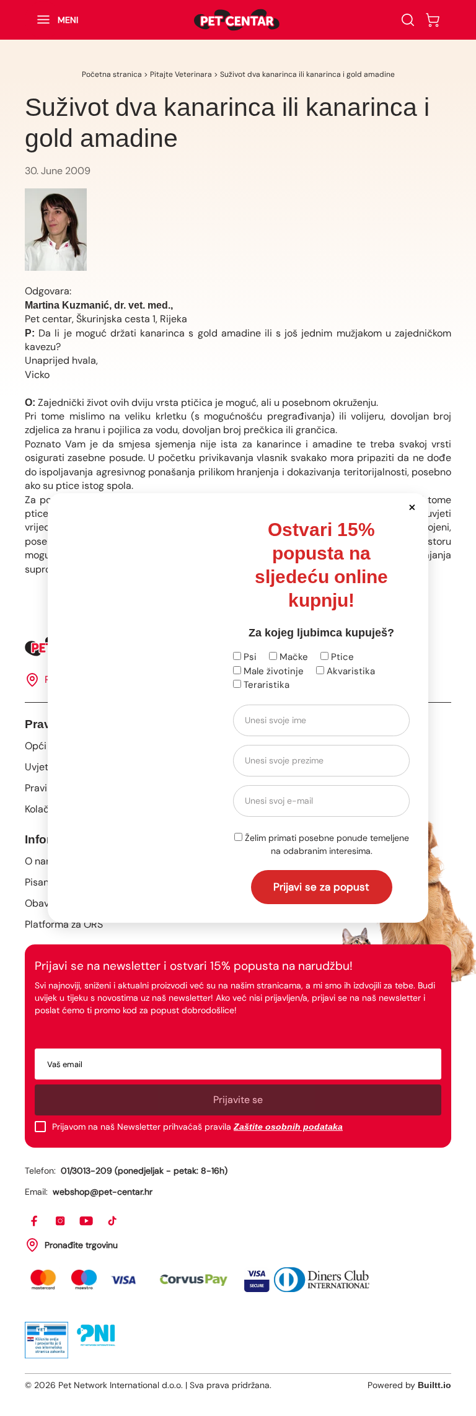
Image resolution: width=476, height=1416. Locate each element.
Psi (249, 657)
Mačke (292, 657)
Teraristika (265, 685)
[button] (412, 506)
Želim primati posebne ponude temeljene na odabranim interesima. (325, 844)
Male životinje (272, 671)
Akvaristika (349, 671)
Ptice (341, 657)
